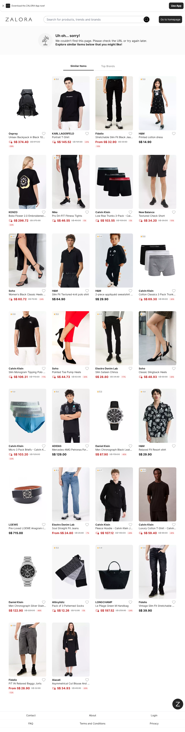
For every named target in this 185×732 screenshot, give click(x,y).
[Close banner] (3, 6)
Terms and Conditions (92, 723)
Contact (31, 715)
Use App (176, 5)
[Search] (146, 19)
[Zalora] (19, 19)
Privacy (154, 723)
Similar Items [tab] (78, 65)
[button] (92, 6)
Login (154, 715)
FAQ (30, 723)
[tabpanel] (92, 385)
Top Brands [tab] (108, 66)
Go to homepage (170, 19)
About (92, 715)
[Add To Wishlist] (43, 133)
